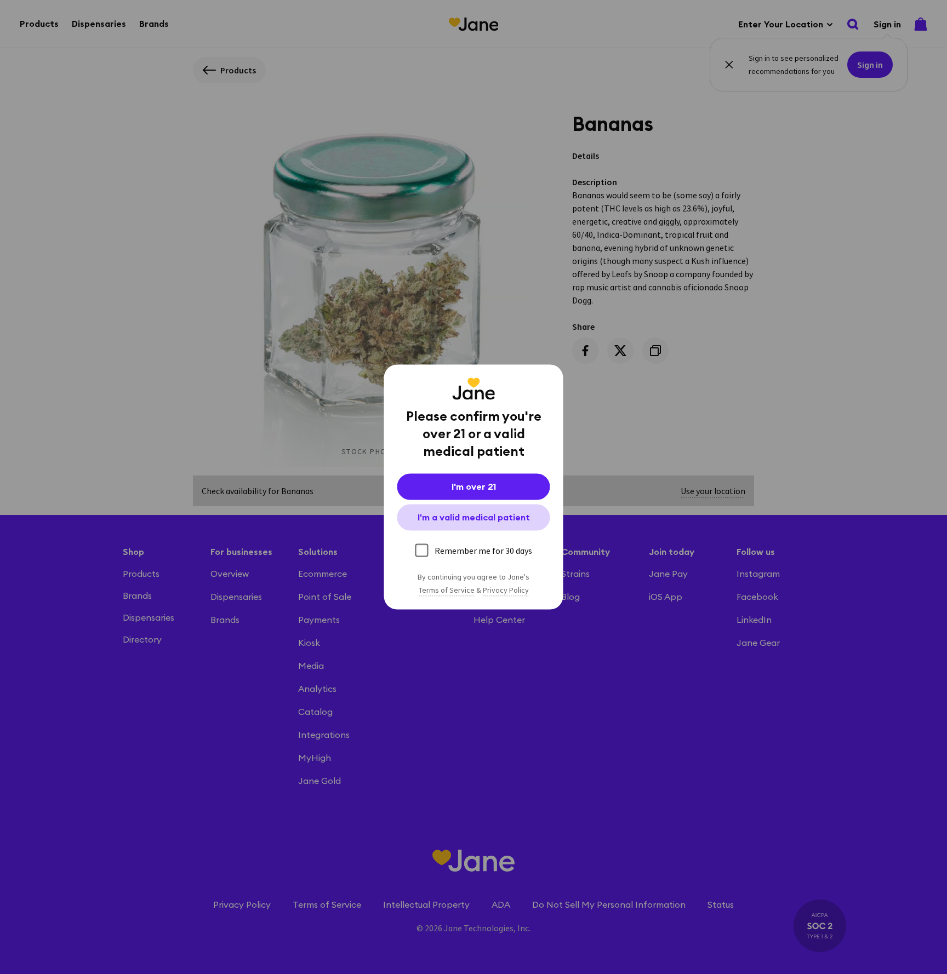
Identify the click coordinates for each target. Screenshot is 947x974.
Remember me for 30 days (483, 550)
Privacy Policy (506, 591)
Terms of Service (447, 591)
